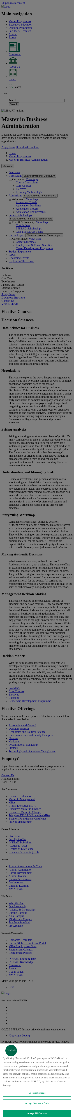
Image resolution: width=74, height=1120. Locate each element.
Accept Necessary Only (37, 1103)
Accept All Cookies (37, 1113)
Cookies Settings (37, 1092)
